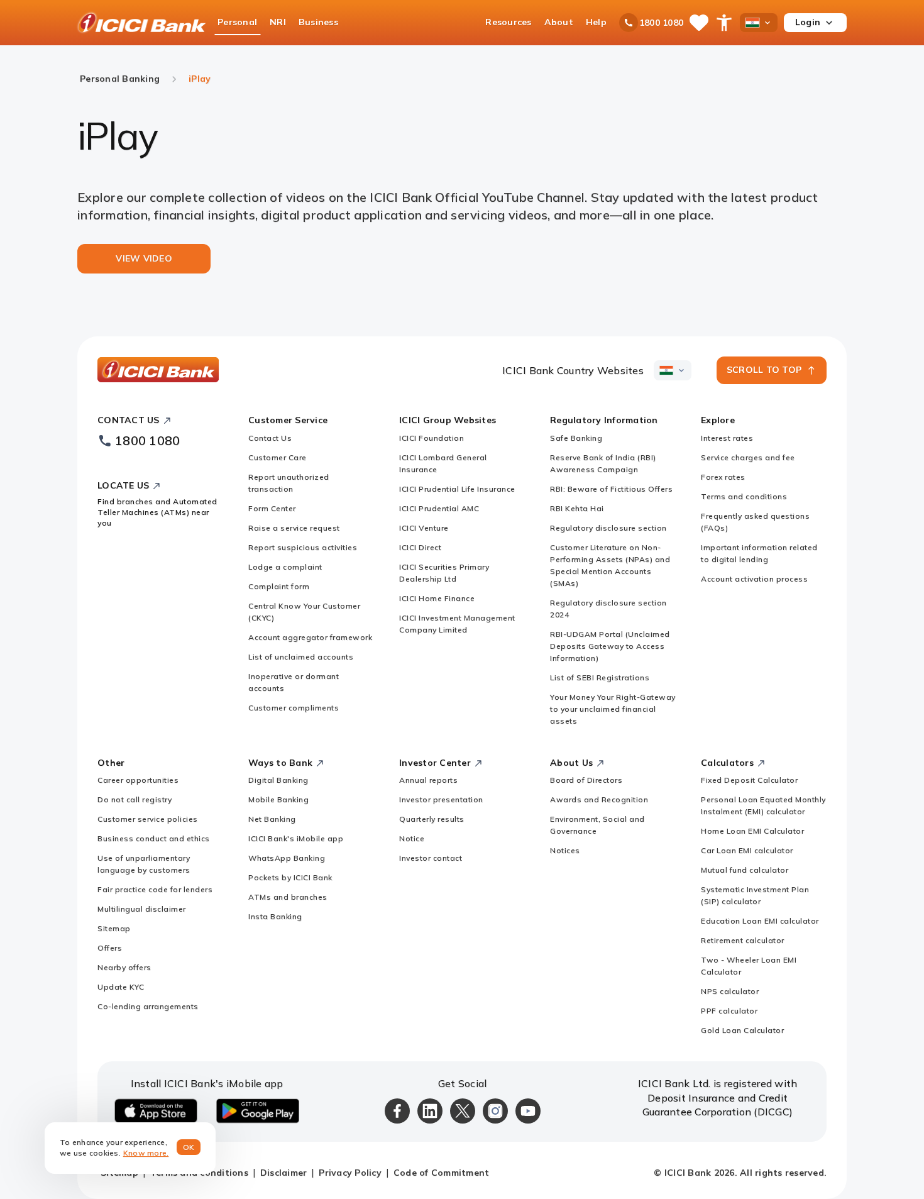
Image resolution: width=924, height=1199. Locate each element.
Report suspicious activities (302, 547)
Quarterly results (432, 819)
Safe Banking (576, 438)
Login (807, 22)
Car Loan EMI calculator (747, 850)
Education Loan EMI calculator (760, 920)
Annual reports (428, 780)
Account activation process (754, 578)
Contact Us (270, 438)
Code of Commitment (441, 1172)
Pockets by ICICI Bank (290, 877)
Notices (565, 850)
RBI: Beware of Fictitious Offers (611, 489)
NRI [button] (278, 22)
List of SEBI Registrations (599, 677)
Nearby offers (124, 967)
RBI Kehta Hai (577, 508)
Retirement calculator (742, 940)
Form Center (272, 508)
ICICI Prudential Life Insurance (457, 489)
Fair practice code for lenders (154, 889)
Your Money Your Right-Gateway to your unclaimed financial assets (613, 709)
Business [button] (318, 22)
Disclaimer (283, 1172)
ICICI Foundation (431, 438)
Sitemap (114, 928)
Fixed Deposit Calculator (749, 780)
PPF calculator (729, 1010)
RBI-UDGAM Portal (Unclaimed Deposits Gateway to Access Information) (610, 646)
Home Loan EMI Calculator (752, 831)
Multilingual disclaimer (141, 909)
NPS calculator (730, 991)
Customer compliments (293, 707)
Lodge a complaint (285, 567)
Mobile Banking (278, 799)
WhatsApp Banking (286, 858)
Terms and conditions (744, 496)
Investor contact (430, 858)
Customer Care (277, 457)
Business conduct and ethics (153, 838)
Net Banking (272, 819)
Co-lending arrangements (148, 1006)
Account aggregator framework (310, 637)
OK (189, 1147)
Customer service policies (147, 819)
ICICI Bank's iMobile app (295, 838)
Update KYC (120, 987)
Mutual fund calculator (744, 870)
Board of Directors (586, 780)
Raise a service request (294, 528)
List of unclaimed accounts (300, 656)
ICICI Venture (424, 528)
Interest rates (727, 438)
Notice (411, 838)
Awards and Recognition (599, 799)
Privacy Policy (350, 1172)
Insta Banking (275, 916)
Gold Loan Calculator (742, 1030)
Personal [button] (237, 22)
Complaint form (278, 586)
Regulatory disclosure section (608, 528)
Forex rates (723, 477)
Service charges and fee (748, 457)
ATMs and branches (287, 897)
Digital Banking (278, 780)
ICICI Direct (420, 547)
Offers (109, 948)
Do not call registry (134, 799)
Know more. (146, 1153)
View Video (144, 258)
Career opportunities (138, 780)
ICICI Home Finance (437, 598)
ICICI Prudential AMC (439, 508)
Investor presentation (441, 799)
